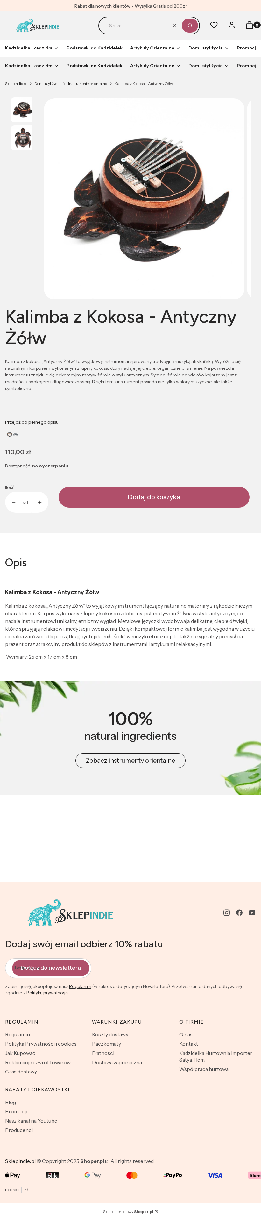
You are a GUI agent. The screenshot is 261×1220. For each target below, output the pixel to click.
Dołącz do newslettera (51, 967)
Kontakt (188, 1044)
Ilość (9, 487)
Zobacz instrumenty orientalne (130, 760)
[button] (190, 26)
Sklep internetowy (128, 1211)
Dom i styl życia (47, 83)
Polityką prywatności (47, 993)
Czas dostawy (21, 1071)
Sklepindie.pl (16, 83)
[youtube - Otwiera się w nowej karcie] (252, 913)
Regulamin (80, 986)
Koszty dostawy (110, 1034)
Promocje (17, 1111)
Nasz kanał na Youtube (31, 1121)
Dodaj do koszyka (154, 497)
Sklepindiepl (20, 1161)
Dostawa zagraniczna (117, 1062)
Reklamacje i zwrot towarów (38, 1062)
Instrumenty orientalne (87, 83)
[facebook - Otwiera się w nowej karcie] (239, 913)
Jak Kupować (20, 1053)
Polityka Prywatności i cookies (41, 1044)
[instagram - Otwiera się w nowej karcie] (226, 913)
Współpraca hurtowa (204, 1069)
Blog (10, 1102)
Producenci (19, 1130)
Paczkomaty (106, 1044)
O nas (186, 1034)
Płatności (103, 1053)
